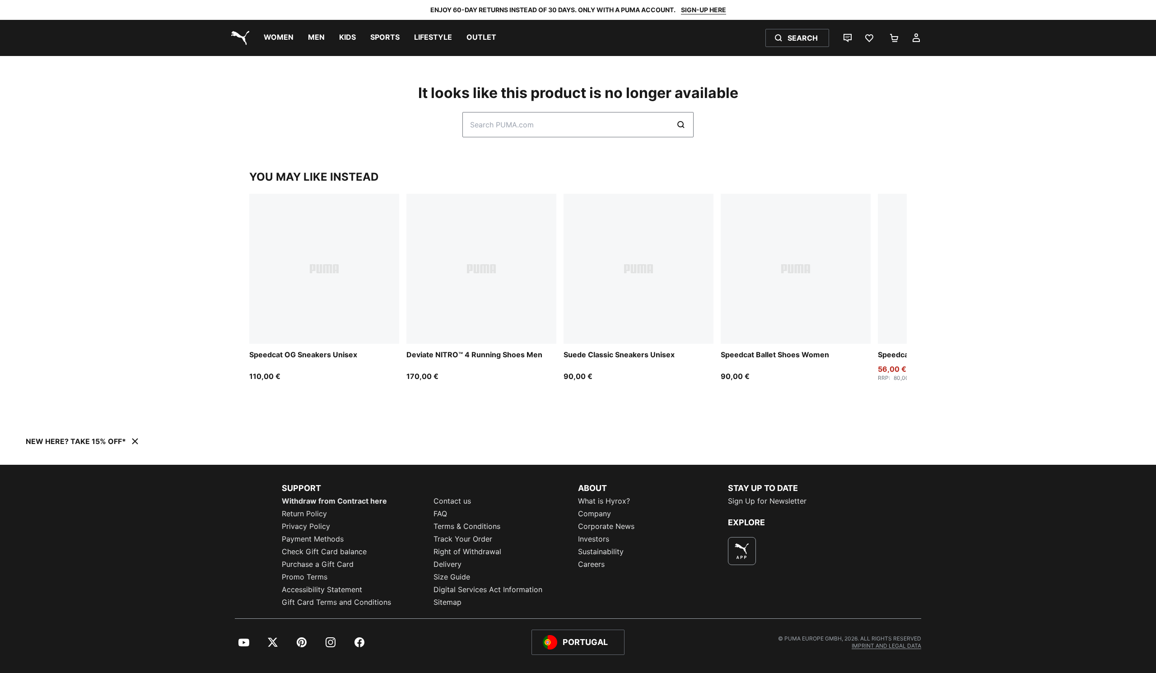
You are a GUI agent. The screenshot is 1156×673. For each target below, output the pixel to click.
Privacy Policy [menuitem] (306, 526)
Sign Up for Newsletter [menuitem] (767, 500)
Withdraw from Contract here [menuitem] (334, 500)
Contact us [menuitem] (452, 500)
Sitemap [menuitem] (447, 602)
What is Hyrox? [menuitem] (604, 500)
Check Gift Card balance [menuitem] (324, 551)
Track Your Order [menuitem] (463, 538)
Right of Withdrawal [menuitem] (467, 551)
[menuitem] (278, 38)
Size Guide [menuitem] (452, 576)
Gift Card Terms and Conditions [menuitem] (336, 602)
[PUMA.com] (238, 38)
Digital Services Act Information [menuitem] (488, 589)
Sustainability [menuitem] (601, 551)
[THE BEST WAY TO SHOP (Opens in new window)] (742, 551)
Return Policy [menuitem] (304, 513)
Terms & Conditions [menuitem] (467, 526)
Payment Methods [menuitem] (313, 538)
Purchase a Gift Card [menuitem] (318, 564)
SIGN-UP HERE (703, 10)
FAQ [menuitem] (440, 513)
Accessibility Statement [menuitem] (322, 589)
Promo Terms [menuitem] (304, 576)
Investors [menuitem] (593, 538)
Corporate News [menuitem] (606, 526)
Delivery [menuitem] (447, 564)
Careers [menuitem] (591, 564)
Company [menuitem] (594, 513)
